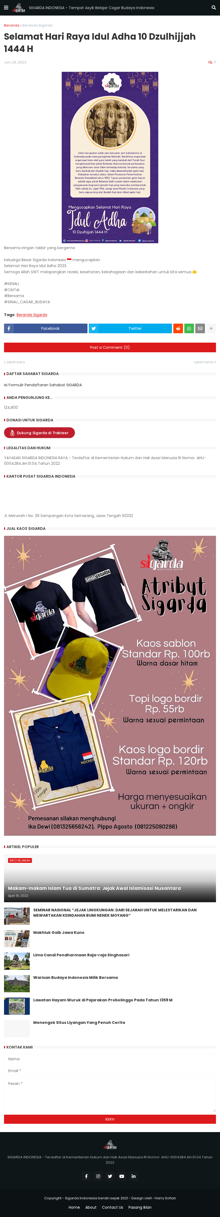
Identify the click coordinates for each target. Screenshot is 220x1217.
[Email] (200, 328)
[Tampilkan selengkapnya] (211, 328)
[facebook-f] (86, 1176)
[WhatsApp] (189, 328)
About (91, 1207)
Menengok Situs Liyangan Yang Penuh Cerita (79, 1022)
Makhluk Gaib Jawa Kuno (59, 932)
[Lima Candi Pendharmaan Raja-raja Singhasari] (17, 961)
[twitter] (110, 1176)
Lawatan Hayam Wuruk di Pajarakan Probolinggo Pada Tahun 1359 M (103, 1000)
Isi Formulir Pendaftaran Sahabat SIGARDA (43, 385)
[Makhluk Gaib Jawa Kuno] (17, 938)
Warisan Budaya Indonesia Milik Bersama (75, 977)
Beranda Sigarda (38, 25)
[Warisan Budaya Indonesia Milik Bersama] (17, 983)
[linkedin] (133, 1176)
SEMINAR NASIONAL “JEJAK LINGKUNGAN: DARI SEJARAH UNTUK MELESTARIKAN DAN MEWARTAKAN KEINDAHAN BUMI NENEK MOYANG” (115, 913)
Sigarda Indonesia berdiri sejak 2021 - (98, 1198)
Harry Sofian (165, 1198)
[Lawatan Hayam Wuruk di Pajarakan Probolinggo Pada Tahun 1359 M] (17, 1006)
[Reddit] (178, 328)
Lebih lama (203, 362)
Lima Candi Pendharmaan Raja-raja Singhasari (81, 955)
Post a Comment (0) (110, 347)
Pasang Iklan (140, 1207)
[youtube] (121, 1176)
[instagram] (98, 1176)
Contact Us (112, 1207)
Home (74, 1207)
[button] (6, 8)
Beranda (11, 25)
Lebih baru (16, 362)
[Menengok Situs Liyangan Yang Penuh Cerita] (17, 1028)
